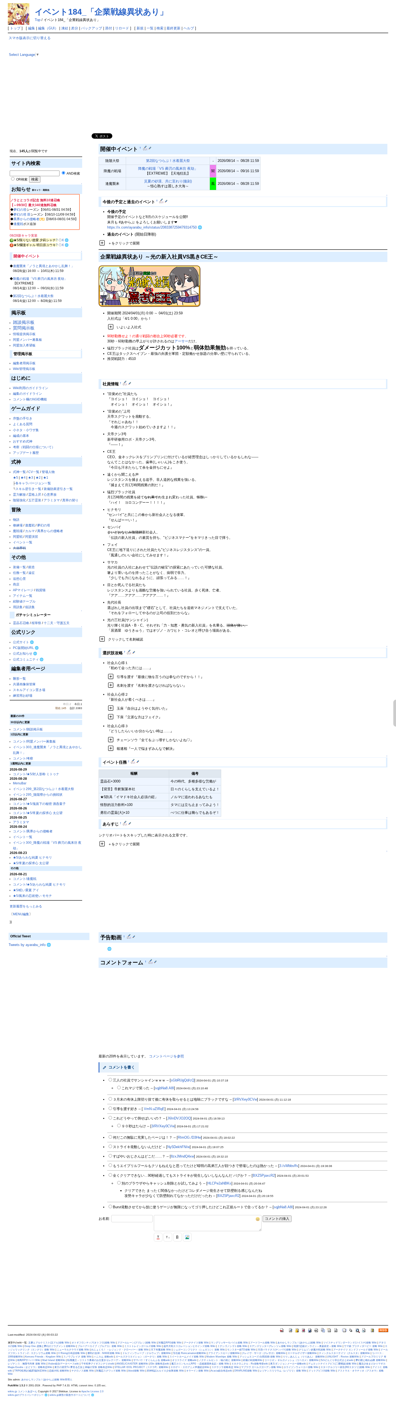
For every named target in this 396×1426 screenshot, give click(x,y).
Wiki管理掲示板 (24, 368)
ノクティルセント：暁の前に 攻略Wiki (220, 1360)
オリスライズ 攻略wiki (184, 1360)
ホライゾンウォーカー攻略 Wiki (301, 1367)
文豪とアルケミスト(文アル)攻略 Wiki (49, 1342)
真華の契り (70, 500)
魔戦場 (18, 531)
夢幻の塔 (19, 209)
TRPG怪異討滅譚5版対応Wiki (30, 1370)
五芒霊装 (34, 500)
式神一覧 (19, 472)
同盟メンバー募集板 (27, 339)
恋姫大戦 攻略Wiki (59, 1370)
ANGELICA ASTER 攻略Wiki (132, 1363)
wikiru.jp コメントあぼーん (22, 1391)
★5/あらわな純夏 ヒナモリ (32, 857)
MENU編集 (21, 914)
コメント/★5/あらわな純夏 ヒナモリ (39, 884)
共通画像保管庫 (24, 684)
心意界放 (50, 494)
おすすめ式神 (22, 441)
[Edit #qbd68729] (146, 148)
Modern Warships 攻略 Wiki (221, 1356)
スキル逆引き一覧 (28, 489)
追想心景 (19, 578)
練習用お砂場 (22, 695)
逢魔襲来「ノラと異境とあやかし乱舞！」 (43, 266)
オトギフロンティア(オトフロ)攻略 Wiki (93, 1342)
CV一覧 (33, 472)
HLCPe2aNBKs (219, 1183)
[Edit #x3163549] (133, 761)
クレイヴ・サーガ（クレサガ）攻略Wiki (264, 1353)
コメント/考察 (23, 758)
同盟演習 (31, 536)
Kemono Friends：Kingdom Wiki (43, 1356)
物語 (16, 519)
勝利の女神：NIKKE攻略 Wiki (104, 1353)
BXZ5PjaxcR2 (264, 1175)
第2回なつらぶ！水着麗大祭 (33, 296)
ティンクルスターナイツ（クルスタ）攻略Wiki (344, 1353)
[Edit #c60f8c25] (125, 383)
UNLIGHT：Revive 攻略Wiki (343, 1356)
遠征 (31, 572)
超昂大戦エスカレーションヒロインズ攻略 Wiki (189, 1346)
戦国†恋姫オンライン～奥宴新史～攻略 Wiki (318, 1346)
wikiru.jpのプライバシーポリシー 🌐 (27, 1395)
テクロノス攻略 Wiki (82, 1370)
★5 (15, 477)
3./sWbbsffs (288, 1166)
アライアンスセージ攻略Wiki (224, 1353)
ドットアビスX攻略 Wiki (322, 1370)
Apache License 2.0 (92, 1391)
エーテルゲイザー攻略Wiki (302, 1353)
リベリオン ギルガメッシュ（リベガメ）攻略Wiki (292, 1360)
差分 (74, 28)
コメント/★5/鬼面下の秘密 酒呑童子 (39, 803)
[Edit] (150, 148)
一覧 (150, 28)
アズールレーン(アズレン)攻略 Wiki (136, 1342)
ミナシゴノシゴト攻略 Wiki (232, 1346)
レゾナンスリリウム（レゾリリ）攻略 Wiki (283, 1370)
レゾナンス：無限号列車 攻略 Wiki (27, 1363)
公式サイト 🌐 (23, 642)
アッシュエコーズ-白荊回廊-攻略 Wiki (260, 1356)
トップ (15, 28)
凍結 (64, 28)
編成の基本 (21, 435)
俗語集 (30, 607)
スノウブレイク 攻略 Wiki (77, 1356)
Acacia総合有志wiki (221, 1370)
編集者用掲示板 (24, 363)
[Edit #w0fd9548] (151, 961)
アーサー (181, 341)
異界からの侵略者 (26, 219)
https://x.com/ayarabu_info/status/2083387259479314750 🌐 (154, 227)
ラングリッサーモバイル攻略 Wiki (229, 1342)
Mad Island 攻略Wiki (53, 1360)
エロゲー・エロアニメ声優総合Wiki (190, 1367)
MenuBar (19, 783)
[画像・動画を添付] (187, 1237)
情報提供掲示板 (24, 334)
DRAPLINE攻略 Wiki (246, 1370)
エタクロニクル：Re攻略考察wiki (249, 1363)
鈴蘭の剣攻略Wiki (252, 1360)
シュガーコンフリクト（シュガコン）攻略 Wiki (199, 1349)
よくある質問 (22, 424)
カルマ (30, 531)
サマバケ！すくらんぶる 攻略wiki (151, 1360)
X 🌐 (65, 240)
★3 (30, 477)
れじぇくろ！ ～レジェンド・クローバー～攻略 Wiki (120, 1349)
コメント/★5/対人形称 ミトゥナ (36, 774)
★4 (23, 477)
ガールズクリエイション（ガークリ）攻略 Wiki (141, 1356)
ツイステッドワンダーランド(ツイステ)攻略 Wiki (350, 1342)
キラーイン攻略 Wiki (197, 1370)
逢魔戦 (18, 224)
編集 (31, 28)
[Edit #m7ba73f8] (125, 823)
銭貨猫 (41, 590)
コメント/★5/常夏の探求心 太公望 (37, 813)
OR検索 (21, 179)
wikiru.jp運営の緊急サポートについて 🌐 (72, 1395)
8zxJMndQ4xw (182, 1156)
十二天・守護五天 (57, 623)
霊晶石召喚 (21, 623)
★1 (45, 477)
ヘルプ (188, 28)
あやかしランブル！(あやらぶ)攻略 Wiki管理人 (46, 1379)
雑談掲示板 (23, 322)
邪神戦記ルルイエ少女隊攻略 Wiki (165, 1370)
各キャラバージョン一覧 (33, 483)
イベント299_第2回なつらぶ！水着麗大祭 (43, 789)
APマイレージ (23, 590)
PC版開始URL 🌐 (26, 647)
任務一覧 (19, 572)
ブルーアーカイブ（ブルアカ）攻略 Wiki (100, 1346)
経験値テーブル (24, 601)
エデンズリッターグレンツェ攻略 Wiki (270, 1346)
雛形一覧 (19, 678)
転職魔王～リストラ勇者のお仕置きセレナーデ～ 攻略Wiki (99, 1360)
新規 (140, 28)
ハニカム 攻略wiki (103, 1356)
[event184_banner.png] (150, 286)
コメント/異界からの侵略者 (33, 831)
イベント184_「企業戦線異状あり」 (101, 11)
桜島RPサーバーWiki (28, 1360)
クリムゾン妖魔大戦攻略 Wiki (315, 1349)
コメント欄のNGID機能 (30, 399)
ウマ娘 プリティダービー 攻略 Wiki (363, 1346)
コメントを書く (122, 1067)
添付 (108, 28)
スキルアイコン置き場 (29, 690)
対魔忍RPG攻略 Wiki (170, 1342)
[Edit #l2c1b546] (129, 936)
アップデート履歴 (26, 452)
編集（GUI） (48, 28)
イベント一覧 (22, 542)
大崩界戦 (19, 548)
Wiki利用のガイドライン (30, 388)
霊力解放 (19, 494)
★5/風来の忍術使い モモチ (32, 895)
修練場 (18, 525)
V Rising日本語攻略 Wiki (71, 1353)
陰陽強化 (19, 500)
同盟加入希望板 (24, 345)
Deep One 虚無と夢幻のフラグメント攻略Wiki (50, 1346)
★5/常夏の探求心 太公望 (31, 863)
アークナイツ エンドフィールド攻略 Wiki (355, 1349)
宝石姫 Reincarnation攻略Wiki (189, 1353)
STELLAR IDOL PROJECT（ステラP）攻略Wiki (141, 1367)
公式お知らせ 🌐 (25, 653)
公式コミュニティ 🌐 (28, 659)
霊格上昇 (34, 494)
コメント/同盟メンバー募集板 (34, 741)
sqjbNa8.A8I (164, 1088)
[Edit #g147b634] (162, 200)
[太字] (177, 1237)
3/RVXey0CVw (245, 1099)
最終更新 (173, 28)
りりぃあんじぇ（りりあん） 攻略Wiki (304, 1356)
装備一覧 (19, 567)
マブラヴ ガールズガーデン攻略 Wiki (261, 1367)
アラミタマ (52, 500)
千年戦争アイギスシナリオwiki (97, 1363)
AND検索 (73, 173)
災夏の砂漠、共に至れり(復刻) (168, 181)
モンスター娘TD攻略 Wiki (241, 1349)
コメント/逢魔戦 (24, 878)
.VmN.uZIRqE (154, 1109)
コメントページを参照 (166, 1056)
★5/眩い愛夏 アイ (26, 890)
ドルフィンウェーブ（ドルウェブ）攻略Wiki (146, 1353)
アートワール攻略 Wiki (262, 1342)
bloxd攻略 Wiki (136, 1370)
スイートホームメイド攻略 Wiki (186, 1356)
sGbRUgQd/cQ (182, 1080)
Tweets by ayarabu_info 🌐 (30, 945)
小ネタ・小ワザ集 (26, 430)
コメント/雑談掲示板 (28, 729)
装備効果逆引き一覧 (58, 489)
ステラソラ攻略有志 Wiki (225, 1367)
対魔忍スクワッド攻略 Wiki (111, 1370)
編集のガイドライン (27, 393)
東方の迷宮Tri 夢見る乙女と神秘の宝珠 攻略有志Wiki (83, 1367)
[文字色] (158, 1237)
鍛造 (31, 567)
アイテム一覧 (22, 595)
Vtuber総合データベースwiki (63, 1363)
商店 (16, 584)
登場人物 (48, 472)
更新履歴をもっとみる (26, 906)
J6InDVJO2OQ (179, 1118)
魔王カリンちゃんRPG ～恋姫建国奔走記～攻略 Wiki (200, 1363)
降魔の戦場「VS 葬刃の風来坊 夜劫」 (40, 278)
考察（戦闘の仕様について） (34, 447)
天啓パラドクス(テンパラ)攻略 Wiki (277, 1349)
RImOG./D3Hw (189, 1137)
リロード (122, 28)
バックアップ (91, 28)
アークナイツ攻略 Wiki (196, 1342)
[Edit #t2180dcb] (129, 652)
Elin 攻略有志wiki (159, 1363)
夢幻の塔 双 (21, 214)
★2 (38, 477)
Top (37, 20)
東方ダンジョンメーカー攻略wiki (288, 1363)
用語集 (18, 607)
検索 (160, 28)
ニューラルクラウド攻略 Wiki (73, 1349)
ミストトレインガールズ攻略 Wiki (142, 1346)
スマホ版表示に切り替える (30, 38)
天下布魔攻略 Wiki (161, 1349)
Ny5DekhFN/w (178, 1147)
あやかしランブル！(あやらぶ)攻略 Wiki (299, 1342)
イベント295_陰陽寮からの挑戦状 (37, 794)
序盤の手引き (22, 418)
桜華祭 (36, 623)
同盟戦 (18, 536)
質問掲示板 (23, 328)
